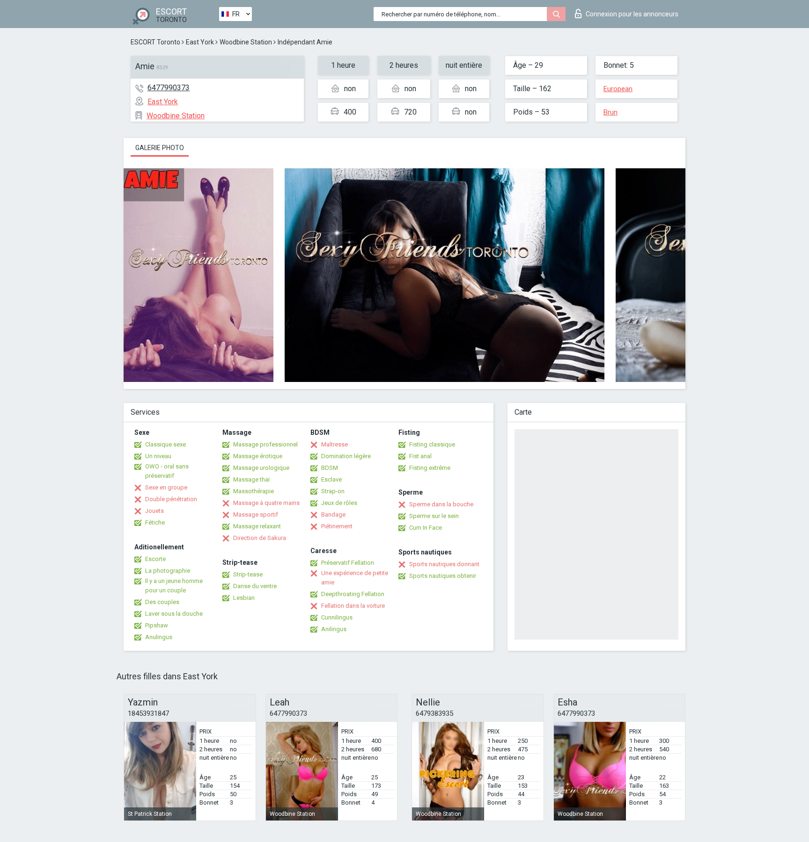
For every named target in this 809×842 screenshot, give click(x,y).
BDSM (329, 467)
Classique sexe (165, 444)
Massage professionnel (265, 444)
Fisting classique (432, 444)
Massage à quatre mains (266, 502)
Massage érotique (257, 456)
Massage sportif (255, 514)
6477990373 (168, 87)
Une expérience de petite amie (354, 577)
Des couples (162, 601)
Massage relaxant (257, 526)
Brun (610, 112)
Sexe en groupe (166, 487)
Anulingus (158, 636)
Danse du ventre (255, 586)
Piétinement (337, 526)
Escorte (155, 558)
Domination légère (346, 456)
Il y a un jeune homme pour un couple (174, 585)
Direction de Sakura (259, 537)
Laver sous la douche (174, 613)
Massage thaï (251, 479)
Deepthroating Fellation (352, 593)
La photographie (167, 570)
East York (200, 42)
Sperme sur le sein (434, 515)
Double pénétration (171, 499)
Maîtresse (334, 444)
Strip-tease (248, 574)
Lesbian (244, 597)
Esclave (331, 479)
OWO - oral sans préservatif (167, 471)
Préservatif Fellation (347, 562)
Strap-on (333, 491)
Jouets (154, 510)
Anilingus (333, 629)
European (617, 89)
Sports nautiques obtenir (442, 575)
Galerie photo (159, 147)
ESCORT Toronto (155, 42)
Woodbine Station (246, 42)
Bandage (333, 514)
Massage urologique (261, 467)
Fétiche (155, 522)
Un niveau (158, 456)
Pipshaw (156, 625)
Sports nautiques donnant (444, 564)
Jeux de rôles (339, 502)
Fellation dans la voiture (353, 605)
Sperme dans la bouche (441, 504)
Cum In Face (425, 527)
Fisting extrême (429, 467)
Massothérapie (253, 491)
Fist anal (420, 456)
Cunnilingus (337, 617)
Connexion (632, 14)
